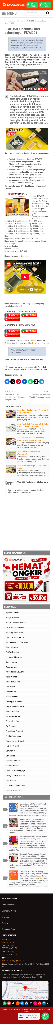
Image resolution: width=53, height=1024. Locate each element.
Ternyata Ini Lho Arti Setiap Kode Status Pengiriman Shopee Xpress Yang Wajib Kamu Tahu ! (34, 873)
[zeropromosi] (14, 5)
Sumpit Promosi (12, 766)
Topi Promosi (11, 780)
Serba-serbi (10, 756)
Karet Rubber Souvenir (15, 672)
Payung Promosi (12, 711)
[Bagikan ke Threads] (36, 381)
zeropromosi (8, 942)
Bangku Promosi (12, 618)
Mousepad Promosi (14, 701)
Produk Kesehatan (13, 736)
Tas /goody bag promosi (15, 775)
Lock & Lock (10, 687)
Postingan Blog (8, 929)
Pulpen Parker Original (15, 741)
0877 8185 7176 (9, 954)
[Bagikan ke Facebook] (7, 381)
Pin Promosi (11, 726)
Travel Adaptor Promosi (15, 785)
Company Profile (9, 911)
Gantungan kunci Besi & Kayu (17, 642)
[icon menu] (4, 13)
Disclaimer (6, 923)
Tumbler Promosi (13, 790)
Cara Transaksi (8, 905)
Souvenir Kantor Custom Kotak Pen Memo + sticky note (33, 838)
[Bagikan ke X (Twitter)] (12, 381)
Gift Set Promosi (12, 652)
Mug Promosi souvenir (15, 706)
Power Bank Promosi (14, 731)
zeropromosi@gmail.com (13, 960)
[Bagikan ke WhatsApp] (30, 381)
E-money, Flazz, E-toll (14, 632)
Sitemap (5, 917)
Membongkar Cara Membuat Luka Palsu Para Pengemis (32, 820)
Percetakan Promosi (14, 721)
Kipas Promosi (11, 677)
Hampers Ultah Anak (14, 657)
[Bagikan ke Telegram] (41, 381)
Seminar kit (10, 751)
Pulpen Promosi (12, 746)
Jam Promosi (11, 662)
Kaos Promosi (11, 667)
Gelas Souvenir (12, 647)
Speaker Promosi (13, 761)
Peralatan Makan (13, 716)
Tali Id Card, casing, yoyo (15, 771)
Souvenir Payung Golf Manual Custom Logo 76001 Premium (33, 855)
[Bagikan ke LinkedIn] (24, 381)
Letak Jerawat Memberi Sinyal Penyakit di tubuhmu (33, 805)
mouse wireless (12, 696)
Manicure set (11, 692)
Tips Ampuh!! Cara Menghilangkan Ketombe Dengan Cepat (15, 397)
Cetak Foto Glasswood (15, 627)
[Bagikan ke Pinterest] (18, 381)
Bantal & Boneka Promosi (16, 623)
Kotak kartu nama (13, 682)
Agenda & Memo (12, 613)
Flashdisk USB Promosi (15, 637)
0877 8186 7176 (9, 948)
